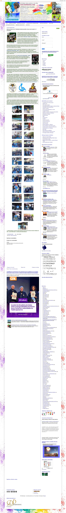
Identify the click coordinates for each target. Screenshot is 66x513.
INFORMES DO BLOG (46, 348)
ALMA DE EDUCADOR (46, 167)
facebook (44, 60)
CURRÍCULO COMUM (12, 23)
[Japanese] (47, 414)
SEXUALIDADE (45, 399)
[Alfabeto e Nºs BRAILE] (49, 274)
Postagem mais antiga (35, 267)
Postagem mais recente (10, 267)
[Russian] (43, 414)
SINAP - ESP (45, 400)
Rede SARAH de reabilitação (47, 130)
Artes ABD (44, 299)
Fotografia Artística (46, 342)
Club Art (44, 309)
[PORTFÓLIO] (50, 93)
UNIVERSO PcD (45, 406)
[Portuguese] (45, 414)
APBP (44, 293)
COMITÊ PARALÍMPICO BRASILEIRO (48, 316)
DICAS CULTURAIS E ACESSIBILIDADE (49, 327)
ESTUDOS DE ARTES (46, 332)
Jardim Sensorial (45, 123)
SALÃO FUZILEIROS (46, 394)
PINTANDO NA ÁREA (46, 369)
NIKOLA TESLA (49, 168)
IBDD (43, 116)
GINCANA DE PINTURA (46, 344)
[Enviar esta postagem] (15, 234)
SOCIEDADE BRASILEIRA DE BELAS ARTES (50, 401)
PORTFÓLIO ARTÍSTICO (43, 23)
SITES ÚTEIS (51, 23)
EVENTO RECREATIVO (46, 333)
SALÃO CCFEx (45, 391)
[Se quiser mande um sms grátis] (46, 70)
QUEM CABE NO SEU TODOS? (48, 142)
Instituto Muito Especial (46, 121)
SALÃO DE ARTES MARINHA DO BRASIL (49, 392)
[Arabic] (51, 414)
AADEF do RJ (45, 103)
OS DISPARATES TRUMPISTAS (47, 206)
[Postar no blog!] (17, 234)
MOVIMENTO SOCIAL (46, 358)
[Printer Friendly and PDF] (57, 28)
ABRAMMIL (44, 288)
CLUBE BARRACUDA (46, 310)
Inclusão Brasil (45, 117)
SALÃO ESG (45, 393)
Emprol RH (44, 329)
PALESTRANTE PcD (46, 365)
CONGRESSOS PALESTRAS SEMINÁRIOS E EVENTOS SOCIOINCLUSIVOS (50, 320)
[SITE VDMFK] (46, 98)
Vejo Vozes (44, 234)
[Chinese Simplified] (53, 414)
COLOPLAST (45, 315)
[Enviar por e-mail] (17, 234)
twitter (44, 61)
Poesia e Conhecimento (47, 205)
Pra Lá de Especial (46, 376)
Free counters (44, 469)
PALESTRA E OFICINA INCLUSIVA (48, 364)
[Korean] (49, 414)
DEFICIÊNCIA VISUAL (46, 325)
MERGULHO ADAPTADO (46, 355)
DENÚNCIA (44, 326)
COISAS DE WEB (45, 314)
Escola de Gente (45, 115)
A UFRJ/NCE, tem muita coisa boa (48, 102)
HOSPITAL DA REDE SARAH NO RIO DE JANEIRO (19, 320)
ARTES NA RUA (45, 301)
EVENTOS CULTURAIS (46, 335)
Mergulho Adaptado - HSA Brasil (48, 124)
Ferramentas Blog (44, 415)
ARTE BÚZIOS (45, 295)
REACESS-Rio (45, 380)
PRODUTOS (45, 378)
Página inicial (23, 267)
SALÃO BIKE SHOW (46, 388)
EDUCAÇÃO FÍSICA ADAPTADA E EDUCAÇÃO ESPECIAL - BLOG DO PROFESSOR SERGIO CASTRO (50, 191)
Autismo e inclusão (46, 108)
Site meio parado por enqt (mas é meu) (49, 131)
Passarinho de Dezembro (50, 147)
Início (7, 23)
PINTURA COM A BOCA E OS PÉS (48, 370)
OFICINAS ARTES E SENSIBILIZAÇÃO (32, 23)
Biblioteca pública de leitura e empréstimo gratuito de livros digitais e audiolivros (52, 227)
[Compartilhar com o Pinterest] (20, 234)
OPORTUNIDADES (46, 363)
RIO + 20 (44, 384)
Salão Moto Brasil (45, 395)
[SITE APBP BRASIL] (45, 97)
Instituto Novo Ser (45, 122)
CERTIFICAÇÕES (45, 307)
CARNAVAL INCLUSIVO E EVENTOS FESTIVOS (50, 306)
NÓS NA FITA (45, 362)
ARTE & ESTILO (45, 294)
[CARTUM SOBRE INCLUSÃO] (50, 421)
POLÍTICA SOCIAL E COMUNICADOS (48, 373)
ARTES (44, 298)
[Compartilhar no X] (18, 234)
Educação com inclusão (46, 114)
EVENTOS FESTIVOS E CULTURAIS (48, 336)
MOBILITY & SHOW (46, 356)
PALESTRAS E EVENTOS (21, 23)
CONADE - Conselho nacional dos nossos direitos (50, 111)
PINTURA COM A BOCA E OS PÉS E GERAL (49, 371)
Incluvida (44, 118)
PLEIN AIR (44, 372)
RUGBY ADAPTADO (14, 235)
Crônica (44, 321)
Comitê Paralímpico (46, 110)
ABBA (44, 287)
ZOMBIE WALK (45, 408)
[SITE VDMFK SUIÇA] (55, 97)
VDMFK (44, 407)
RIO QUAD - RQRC (27, 36)
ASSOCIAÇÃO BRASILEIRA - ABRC (13, 50)
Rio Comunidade (45, 211)
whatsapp (44, 65)
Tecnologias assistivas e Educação (48, 132)
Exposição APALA (45, 340)
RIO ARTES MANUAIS (46, 385)
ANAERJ (44, 292)
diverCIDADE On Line (46, 188)
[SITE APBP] (50, 97)
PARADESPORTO (45, 366)
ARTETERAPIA (45, 303)
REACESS (44, 379)
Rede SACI (44, 129)
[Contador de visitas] (37, 491)
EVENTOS (44, 334)
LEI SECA (44, 354)
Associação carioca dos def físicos (48, 107)
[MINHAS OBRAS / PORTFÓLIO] (45, 89)
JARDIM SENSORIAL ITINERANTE (48, 351)
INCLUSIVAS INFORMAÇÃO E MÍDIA (48, 347)
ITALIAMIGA (45, 350)
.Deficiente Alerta (46, 153)
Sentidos (44, 219)
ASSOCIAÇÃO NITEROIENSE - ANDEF (23, 55)
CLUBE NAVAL (45, 313)
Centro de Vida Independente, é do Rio (49, 109)
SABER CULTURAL (46, 387)
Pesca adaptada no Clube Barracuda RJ (49, 125)
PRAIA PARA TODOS (46, 377)
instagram (44, 62)
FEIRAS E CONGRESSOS (47, 341)
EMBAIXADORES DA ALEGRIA (47, 328)
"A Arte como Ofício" (46, 146)
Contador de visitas (36, 493)
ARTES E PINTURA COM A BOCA (48, 300)
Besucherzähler (35, 492)
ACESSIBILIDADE (45, 291)
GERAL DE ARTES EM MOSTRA (48, 343)
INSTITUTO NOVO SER (46, 349)
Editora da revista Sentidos (47, 136)
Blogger (44, 495)
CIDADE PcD (45, 308)
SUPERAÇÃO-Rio (45, 402)
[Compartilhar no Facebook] (19, 234)
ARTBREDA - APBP (46, 174)
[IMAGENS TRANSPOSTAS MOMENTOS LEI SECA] (51, 457)
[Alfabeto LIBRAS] (46, 250)
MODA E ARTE (45, 357)
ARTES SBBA (45, 302)
